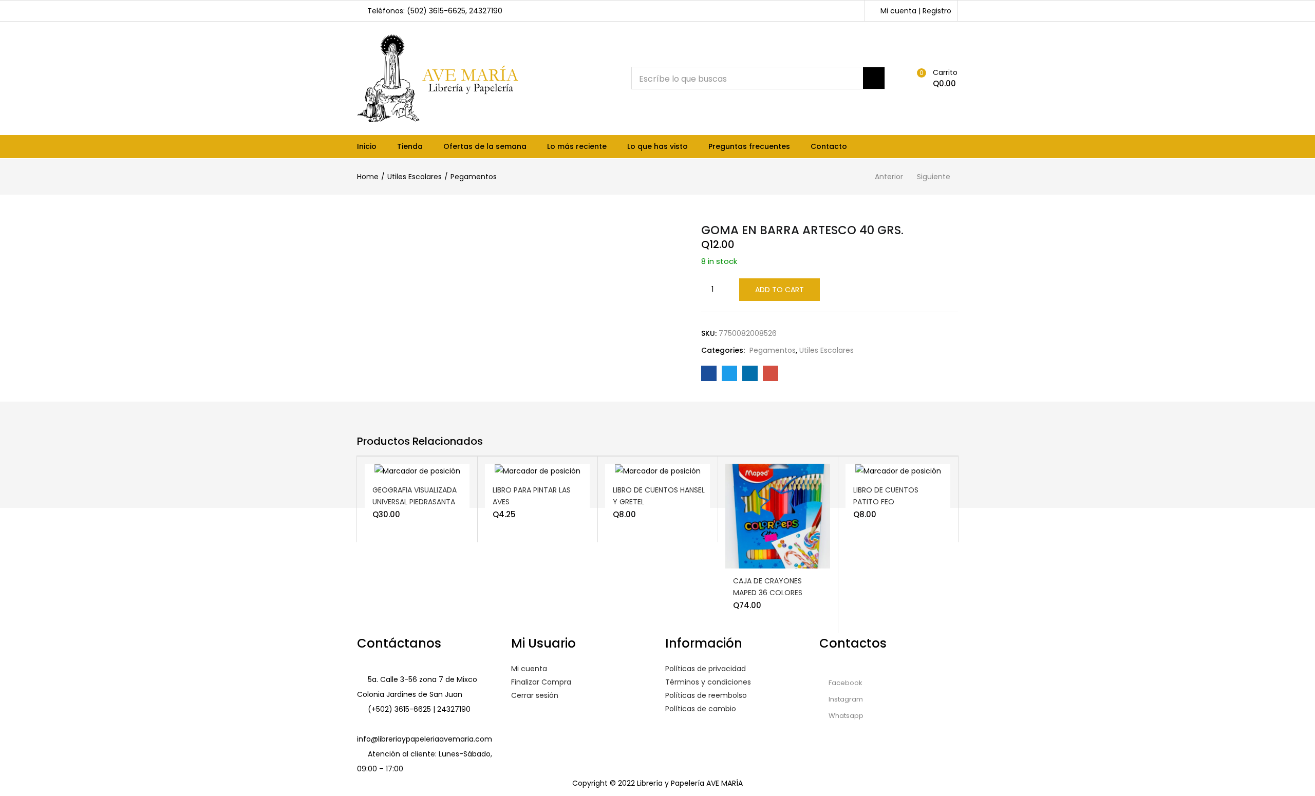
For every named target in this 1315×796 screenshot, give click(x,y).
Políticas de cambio (700, 709)
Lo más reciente (577, 146)
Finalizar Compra (541, 682)
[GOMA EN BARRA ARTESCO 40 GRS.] (709, 373)
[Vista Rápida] (435, 478)
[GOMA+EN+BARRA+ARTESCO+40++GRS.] (729, 373)
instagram (845, 699)
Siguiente (933, 177)
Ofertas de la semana (485, 146)
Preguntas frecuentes (749, 146)
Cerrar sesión (534, 695)
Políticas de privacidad (705, 669)
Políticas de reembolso (706, 695)
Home (368, 177)
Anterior (889, 177)
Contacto (829, 146)
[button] (934, 78)
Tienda (410, 146)
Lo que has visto (657, 146)
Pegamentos (473, 177)
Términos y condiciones (708, 682)
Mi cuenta (529, 669)
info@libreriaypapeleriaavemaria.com (424, 739)
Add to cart (779, 290)
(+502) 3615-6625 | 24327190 (419, 709)
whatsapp (845, 716)
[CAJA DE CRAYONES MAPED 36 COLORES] (777, 516)
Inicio (367, 146)
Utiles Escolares (414, 177)
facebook (844, 683)
